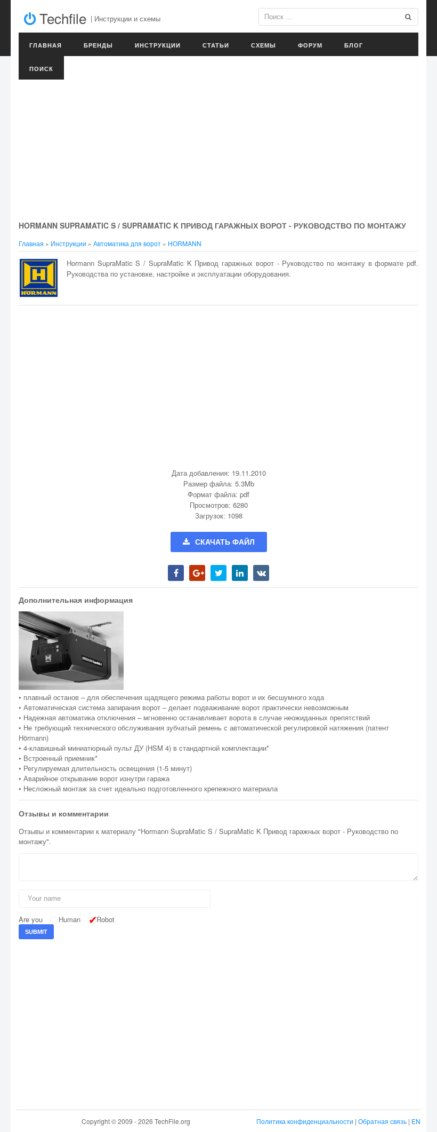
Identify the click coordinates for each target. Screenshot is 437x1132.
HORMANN (184, 243)
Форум (310, 45)
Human (69, 919)
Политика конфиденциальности (304, 1121)
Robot (105, 919)
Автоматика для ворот (127, 243)
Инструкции (158, 45)
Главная (45, 45)
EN (415, 1121)
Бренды (98, 45)
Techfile (61, 18)
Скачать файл (225, 542)
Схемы (263, 45)
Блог (353, 45)
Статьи (216, 45)
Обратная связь (382, 1121)
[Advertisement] (218, 139)
